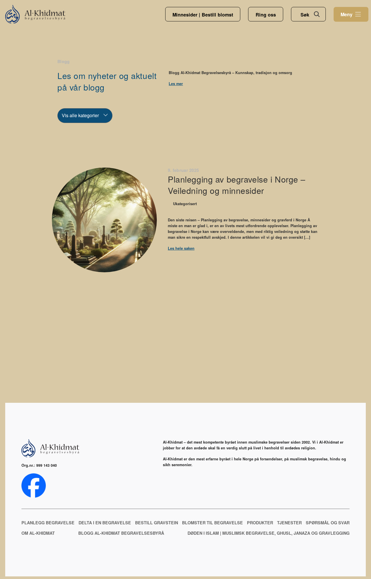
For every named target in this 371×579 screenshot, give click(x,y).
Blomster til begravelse (212, 522)
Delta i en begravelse (105, 522)
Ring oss (266, 14)
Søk (305, 14)
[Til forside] (35, 14)
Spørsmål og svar (328, 522)
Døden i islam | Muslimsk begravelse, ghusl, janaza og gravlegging (269, 533)
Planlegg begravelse (47, 522)
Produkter (260, 522)
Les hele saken (181, 248)
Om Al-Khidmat (38, 533)
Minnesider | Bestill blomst (202, 14)
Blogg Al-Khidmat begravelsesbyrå (121, 533)
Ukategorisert (185, 203)
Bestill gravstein (156, 522)
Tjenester (289, 522)
